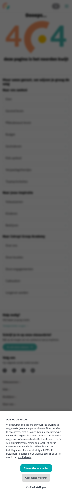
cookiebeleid (24, 457)
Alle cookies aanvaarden (36, 468)
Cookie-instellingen (36, 487)
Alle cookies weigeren (36, 477)
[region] (36, 455)
